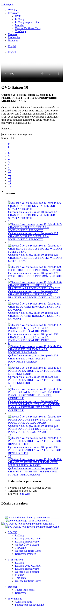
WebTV (12, 532)
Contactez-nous (23, 601)
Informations (15, 598)
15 (9, 186)
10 (9, 171)
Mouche (19, 25)
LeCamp (19, 19)
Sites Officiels (15, 559)
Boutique (13, 40)
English (12, 46)
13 (9, 180)
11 (9, 174)
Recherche (14, 37)
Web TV (13, 9)
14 (9, 183)
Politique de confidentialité (29, 604)
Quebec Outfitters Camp (28, 28)
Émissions (13, 13)
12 (9, 177)
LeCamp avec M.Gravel (28, 538)
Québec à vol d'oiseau (27, 544)
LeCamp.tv (7, 4)
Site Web (25, 493)
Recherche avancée (25, 553)
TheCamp (20, 31)
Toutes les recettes (24, 589)
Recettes (12, 34)
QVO (18, 16)
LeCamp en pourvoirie (27, 22)
